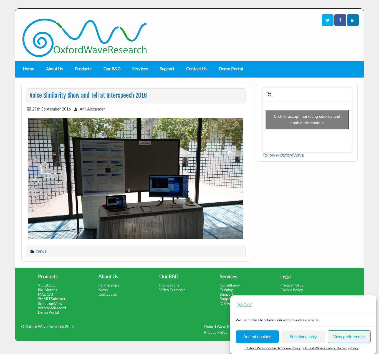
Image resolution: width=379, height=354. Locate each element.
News (41, 251)
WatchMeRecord (52, 308)
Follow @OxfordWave (283, 154)
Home (28, 68)
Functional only (303, 336)
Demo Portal (231, 68)
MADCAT (46, 294)
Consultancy (230, 285)
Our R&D (112, 68)
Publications (169, 285)
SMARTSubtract (51, 299)
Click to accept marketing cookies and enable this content (307, 119)
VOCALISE (46, 285)
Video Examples (172, 290)
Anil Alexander (92, 109)
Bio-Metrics (47, 290)
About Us (54, 68)
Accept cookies (257, 336)
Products (83, 68)
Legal (286, 276)
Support (167, 68)
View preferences (349, 336)
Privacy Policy (292, 285)
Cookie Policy (292, 290)
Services (140, 68)
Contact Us (196, 68)
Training (226, 290)
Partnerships (108, 285)
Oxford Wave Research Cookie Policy (273, 348)
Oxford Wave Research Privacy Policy (330, 348)
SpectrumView (50, 303)
